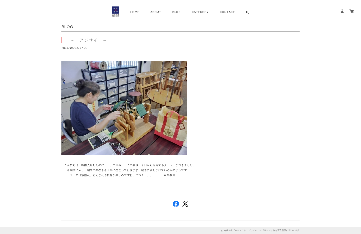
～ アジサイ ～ (86, 40)
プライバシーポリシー (259, 230)
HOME (134, 12)
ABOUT (155, 12)
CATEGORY (200, 12)
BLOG (176, 12)
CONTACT (227, 12)
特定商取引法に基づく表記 (286, 230)
